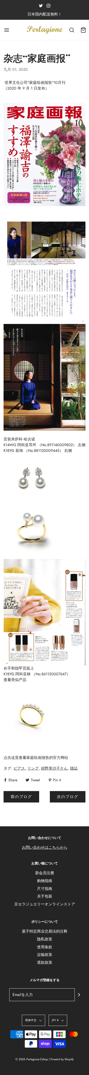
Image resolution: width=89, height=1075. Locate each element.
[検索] (72, 29)
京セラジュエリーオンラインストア (44, 904)
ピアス (19, 768)
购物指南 (44, 880)
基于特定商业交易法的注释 (44, 931)
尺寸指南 (44, 888)
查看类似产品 (15, 679)
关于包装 (44, 896)
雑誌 (74, 768)
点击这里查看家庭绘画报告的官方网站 (36, 757)
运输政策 (44, 954)
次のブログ (67, 796)
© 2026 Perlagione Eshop (31, 1059)
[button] (33, 1020)
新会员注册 (44, 873)
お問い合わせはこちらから (44, 847)
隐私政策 (44, 939)
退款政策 (44, 962)
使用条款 (44, 947)
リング (33, 768)
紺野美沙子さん (54, 768)
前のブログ (21, 796)
